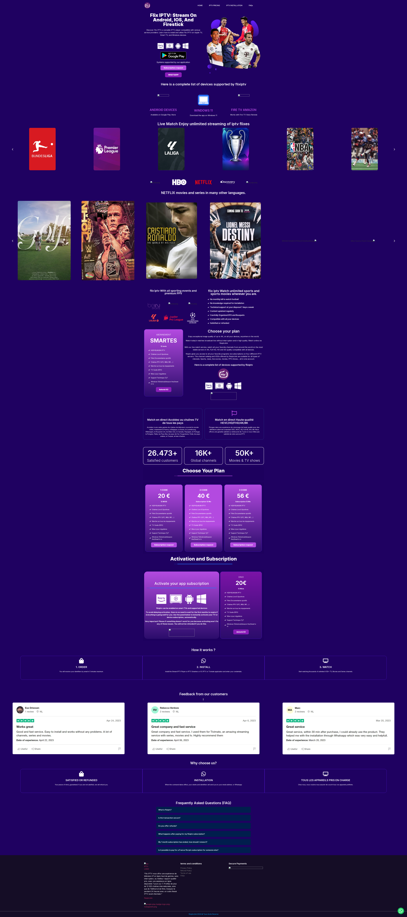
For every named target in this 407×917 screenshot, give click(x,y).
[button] (12, 149)
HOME (200, 5)
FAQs (251, 5)
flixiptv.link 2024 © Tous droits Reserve (203, 914)
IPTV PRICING (214, 5)
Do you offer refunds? (167, 826)
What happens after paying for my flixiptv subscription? (181, 834)
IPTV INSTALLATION (234, 5)
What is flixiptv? (165, 810)
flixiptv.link (148, 898)
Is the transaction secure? (169, 818)
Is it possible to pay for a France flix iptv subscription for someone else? (188, 850)
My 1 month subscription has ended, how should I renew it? (182, 842)
